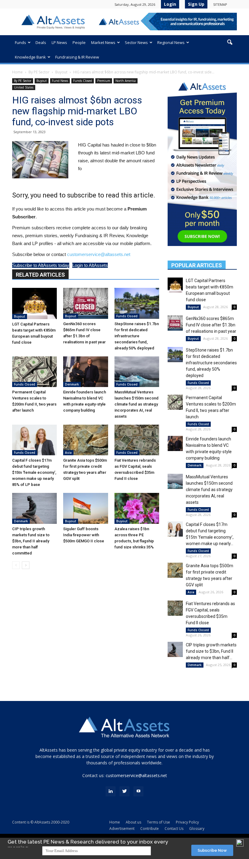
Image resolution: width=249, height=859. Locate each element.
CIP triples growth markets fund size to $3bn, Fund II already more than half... (211, 651)
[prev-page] (16, 565)
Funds (20, 42)
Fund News (60, 81)
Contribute (149, 828)
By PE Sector (39, 72)
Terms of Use (158, 822)
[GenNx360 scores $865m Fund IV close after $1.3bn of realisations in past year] (85, 303)
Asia (68, 452)
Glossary (196, 828)
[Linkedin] (110, 791)
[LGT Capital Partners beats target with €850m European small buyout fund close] (34, 303)
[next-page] (25, 565)
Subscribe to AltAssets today (40, 265)
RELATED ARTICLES (40, 274)
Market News (103, 42)
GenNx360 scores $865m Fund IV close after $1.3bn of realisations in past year (211, 325)
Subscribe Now (212, 850)
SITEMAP (220, 4)
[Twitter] (124, 791)
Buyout (61, 72)
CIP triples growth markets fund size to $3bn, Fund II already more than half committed (30, 541)
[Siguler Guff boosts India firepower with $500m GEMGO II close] (85, 508)
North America (125, 81)
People (79, 42)
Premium (103, 81)
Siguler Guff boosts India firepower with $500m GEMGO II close (83, 535)
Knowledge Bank (30, 57)
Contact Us (174, 828)
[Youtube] (138, 791)
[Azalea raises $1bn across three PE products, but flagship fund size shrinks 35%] (136, 508)
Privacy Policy (187, 822)
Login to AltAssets (90, 265)
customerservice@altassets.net (98, 254)
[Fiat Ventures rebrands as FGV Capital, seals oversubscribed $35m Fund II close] (136, 440)
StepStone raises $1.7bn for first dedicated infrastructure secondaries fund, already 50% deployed (136, 336)
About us (133, 822)
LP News (59, 42)
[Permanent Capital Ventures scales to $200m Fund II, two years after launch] (34, 371)
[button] (229, 42)
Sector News (136, 42)
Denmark (72, 384)
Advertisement (122, 828)
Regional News (171, 42)
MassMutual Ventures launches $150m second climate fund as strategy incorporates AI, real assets (136, 404)
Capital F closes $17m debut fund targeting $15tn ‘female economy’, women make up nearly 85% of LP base (34, 472)
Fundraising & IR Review (77, 57)
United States (23, 87)
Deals (41, 42)
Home (17, 72)
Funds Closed (82, 81)
